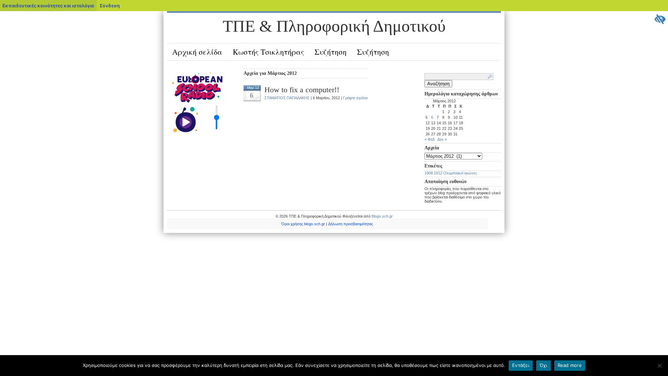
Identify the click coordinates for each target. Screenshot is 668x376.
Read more (570, 365)
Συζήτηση (331, 52)
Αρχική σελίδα (197, 52)
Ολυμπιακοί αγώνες (460, 173)
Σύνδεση (110, 5)
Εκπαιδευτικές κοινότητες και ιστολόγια (48, 5)
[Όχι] (659, 365)
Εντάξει (520, 365)
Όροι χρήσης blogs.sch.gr (303, 224)
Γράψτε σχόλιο (355, 98)
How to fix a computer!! (301, 89)
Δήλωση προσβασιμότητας (350, 224)
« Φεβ (429, 139)
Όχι (543, 365)
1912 (438, 173)
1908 (428, 173)
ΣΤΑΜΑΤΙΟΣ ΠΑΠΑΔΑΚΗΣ (287, 98)
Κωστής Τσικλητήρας (268, 52)
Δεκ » (442, 139)
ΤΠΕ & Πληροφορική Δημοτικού (334, 26)
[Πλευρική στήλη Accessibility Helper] (659, 19)
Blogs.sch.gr (382, 216)
